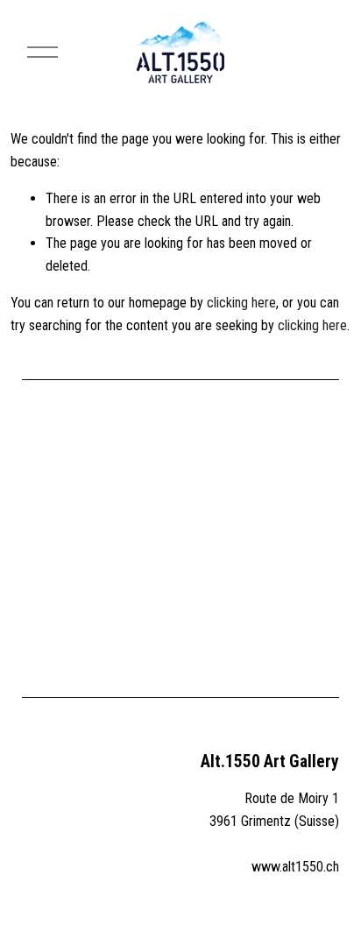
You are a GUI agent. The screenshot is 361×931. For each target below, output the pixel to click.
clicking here (241, 302)
